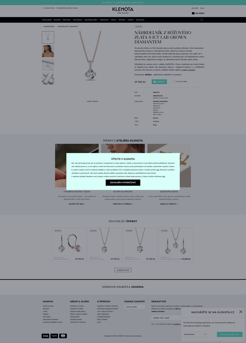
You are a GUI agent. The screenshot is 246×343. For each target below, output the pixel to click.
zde (157, 170)
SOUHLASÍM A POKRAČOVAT (123, 183)
